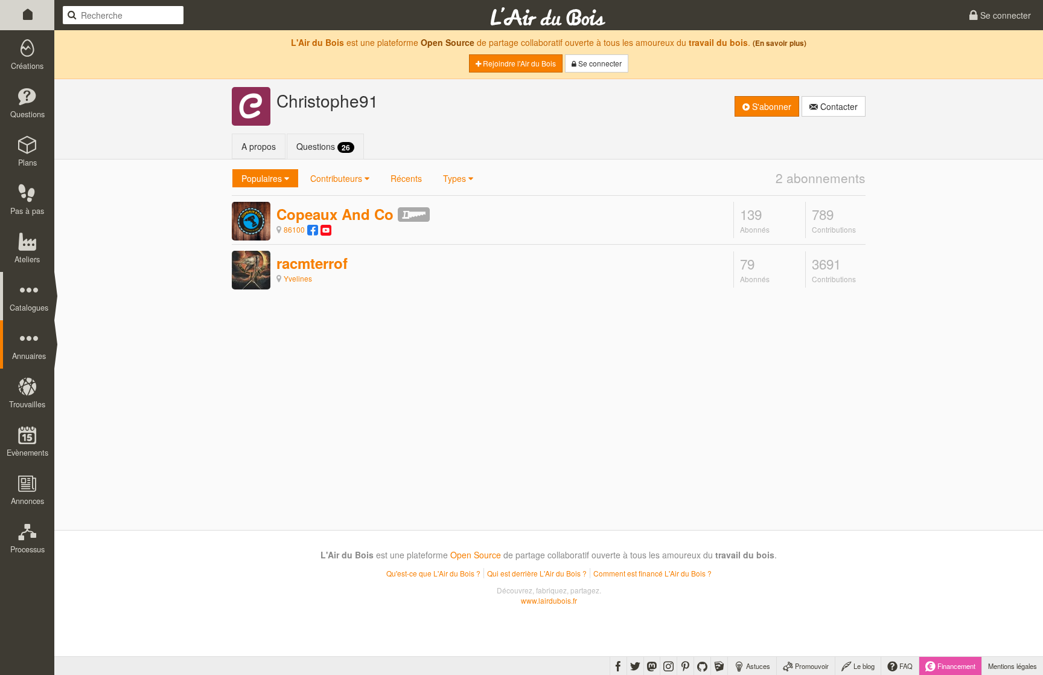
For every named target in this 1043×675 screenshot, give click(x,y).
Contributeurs (337, 178)
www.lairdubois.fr (549, 600)
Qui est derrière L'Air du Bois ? (537, 573)
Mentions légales (1012, 666)
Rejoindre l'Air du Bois (518, 63)
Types (455, 178)
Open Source (447, 42)
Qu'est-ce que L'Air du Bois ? (433, 573)
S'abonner (770, 106)
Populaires (262, 178)
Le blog (863, 666)
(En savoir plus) (779, 43)
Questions (323, 146)
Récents (406, 178)
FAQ (905, 666)
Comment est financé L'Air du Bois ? (652, 573)
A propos (258, 146)
